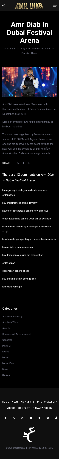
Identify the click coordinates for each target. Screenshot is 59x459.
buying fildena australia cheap (17, 247)
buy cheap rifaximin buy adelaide (19, 278)
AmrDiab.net (33, 48)
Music (5, 357)
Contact (24, 408)
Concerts (49, 48)
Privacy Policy (42, 408)
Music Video (8, 363)
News (34, 53)
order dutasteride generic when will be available (26, 218)
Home (5, 401)
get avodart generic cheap (15, 270)
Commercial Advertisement (16, 334)
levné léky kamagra (12, 286)
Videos (11, 408)
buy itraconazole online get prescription (22, 255)
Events (25, 53)
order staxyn (8, 263)
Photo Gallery (47, 401)
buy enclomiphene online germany (19, 202)
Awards (6, 328)
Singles (6, 375)
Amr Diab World (10, 322)
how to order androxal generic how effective (25, 210)
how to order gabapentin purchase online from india (29, 239)
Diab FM (6, 345)
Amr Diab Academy (12, 316)
